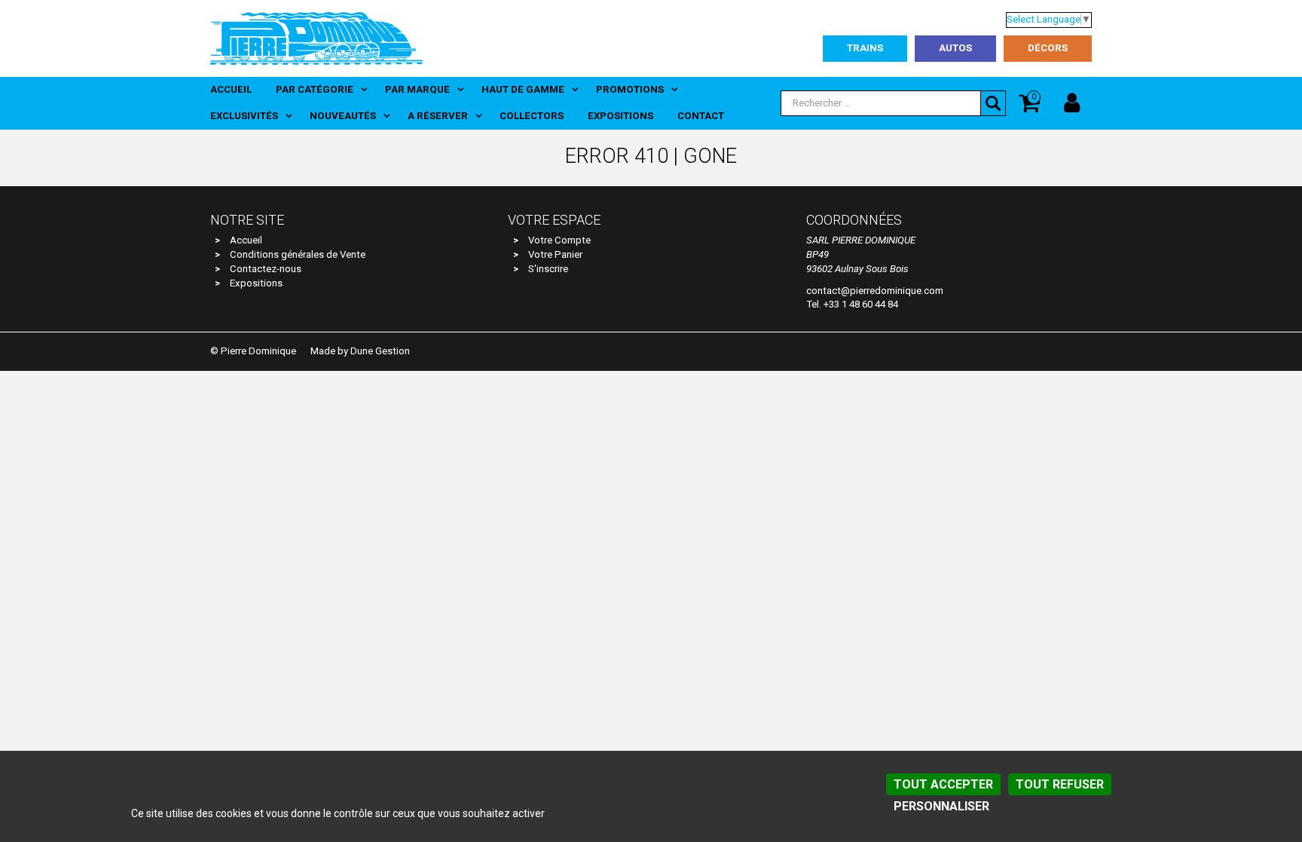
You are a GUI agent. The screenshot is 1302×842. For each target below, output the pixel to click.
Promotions (630, 89)
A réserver (438, 115)
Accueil (231, 89)
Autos (955, 48)
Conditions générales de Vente (297, 254)
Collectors (532, 115)
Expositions (620, 115)
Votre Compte (559, 240)
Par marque (417, 89)
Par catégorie (314, 89)
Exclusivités (244, 115)
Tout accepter (943, 784)
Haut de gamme (522, 89)
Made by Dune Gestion (360, 351)
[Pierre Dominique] (316, 37)
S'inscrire (548, 268)
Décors (1048, 48)
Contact (700, 115)
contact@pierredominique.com (874, 290)
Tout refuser (1060, 784)
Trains (865, 48)
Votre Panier (555, 254)
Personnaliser (941, 806)
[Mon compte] (1072, 103)
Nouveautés (343, 115)
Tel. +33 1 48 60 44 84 (852, 304)
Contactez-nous (265, 268)
